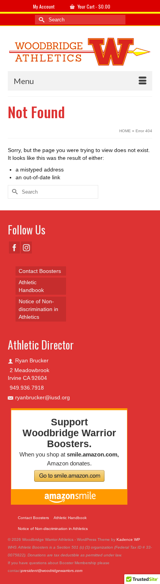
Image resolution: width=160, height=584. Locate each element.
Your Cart (93, 6)
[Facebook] (14, 247)
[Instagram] (26, 247)
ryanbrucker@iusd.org (42, 397)
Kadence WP (128, 539)
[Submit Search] (41, 19)
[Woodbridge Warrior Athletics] (80, 51)
